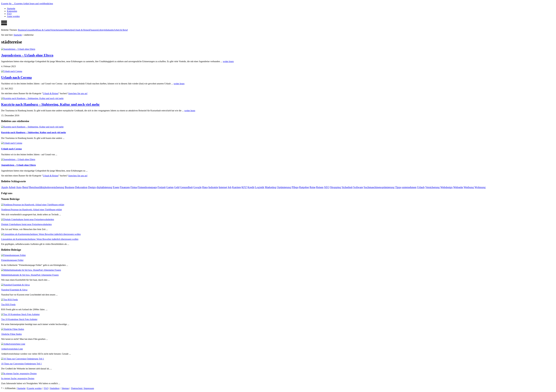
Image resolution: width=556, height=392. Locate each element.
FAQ (9, 13)
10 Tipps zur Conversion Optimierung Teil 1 (21, 363)
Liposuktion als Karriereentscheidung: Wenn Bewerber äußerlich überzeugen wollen (39, 239)
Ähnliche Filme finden (11, 334)
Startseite (11, 8)
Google (197, 187)
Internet (223, 187)
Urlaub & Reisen (81, 30)
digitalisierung (104, 187)
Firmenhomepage (147, 187)
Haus (205, 187)
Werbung (469, 187)
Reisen (319, 187)
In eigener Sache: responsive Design (17, 378)
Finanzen (93, 30)
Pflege (295, 187)
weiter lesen (228, 61)
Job (230, 187)
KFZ (244, 187)
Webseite (458, 187)
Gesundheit (31, 30)
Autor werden (13, 16)
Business (22, 30)
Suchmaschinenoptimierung (379, 187)
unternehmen (409, 187)
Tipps (398, 187)
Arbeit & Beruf (121, 30)
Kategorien (12, 11)
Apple (4, 187)
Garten (170, 187)
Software (358, 187)
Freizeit (162, 187)
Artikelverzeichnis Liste (12, 349)
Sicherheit (347, 187)
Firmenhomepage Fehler (12, 260)
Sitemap (65, 388)
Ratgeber (304, 187)
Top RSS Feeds (8, 304)
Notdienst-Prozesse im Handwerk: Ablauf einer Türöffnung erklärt (31, 209)
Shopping (335, 187)
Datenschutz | (77, 388)
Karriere (236, 187)
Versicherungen (57, 30)
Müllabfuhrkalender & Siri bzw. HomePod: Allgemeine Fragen (30, 275)
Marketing (69, 30)
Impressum (89, 388)
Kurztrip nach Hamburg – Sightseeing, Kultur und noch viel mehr (50, 104)
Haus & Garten (43, 30)
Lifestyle (102, 30)
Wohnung (480, 187)
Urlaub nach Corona (16, 77)
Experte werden (34, 388)
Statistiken (54, 388)
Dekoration (81, 187)
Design (92, 187)
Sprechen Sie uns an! (77, 93)
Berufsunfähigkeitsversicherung (46, 187)
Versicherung (432, 187)
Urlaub (421, 187)
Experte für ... (27, 3)
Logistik (259, 187)
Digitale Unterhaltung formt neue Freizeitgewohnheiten (26, 224)
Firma (133, 187)
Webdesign (446, 187)
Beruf (25, 187)
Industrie (110, 30)
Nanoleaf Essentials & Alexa (14, 289)
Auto (19, 187)
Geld (177, 187)
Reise (313, 187)
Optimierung (284, 187)
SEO (326, 187)
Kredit (250, 187)
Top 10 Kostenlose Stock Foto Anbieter (19, 319)
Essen (116, 187)
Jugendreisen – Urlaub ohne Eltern (27, 55)
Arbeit (12, 187)
